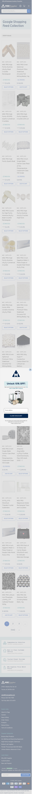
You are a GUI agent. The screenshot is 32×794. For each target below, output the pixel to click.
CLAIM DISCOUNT (16, 416)
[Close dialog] (30, 370)
